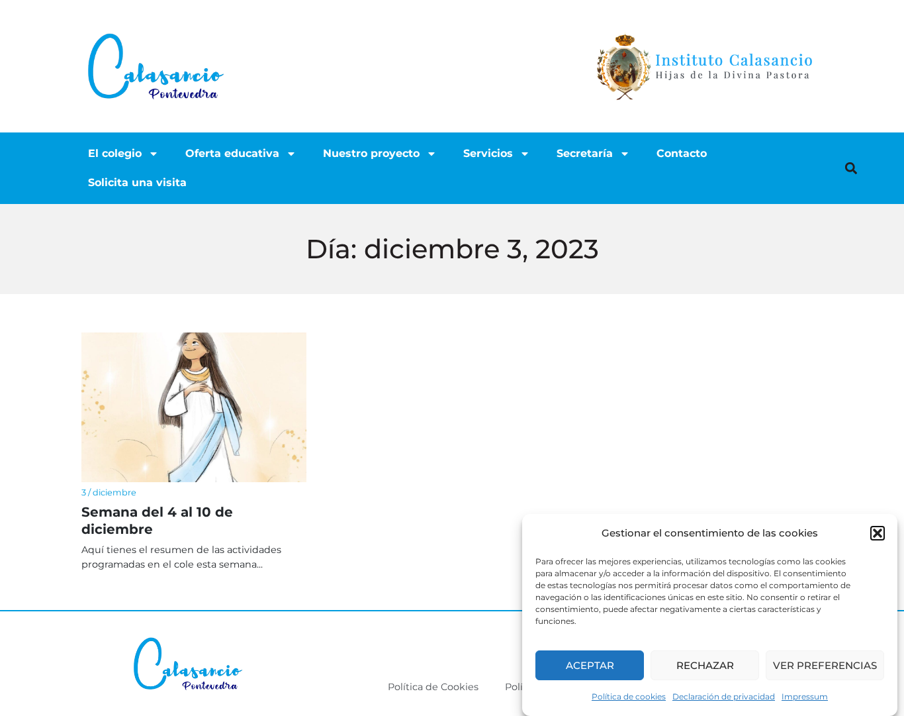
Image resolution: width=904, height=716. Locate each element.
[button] (877, 533)
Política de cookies (629, 696)
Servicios (488, 153)
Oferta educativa (232, 153)
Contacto (681, 153)
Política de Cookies (433, 687)
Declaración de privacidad (723, 696)
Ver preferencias (825, 665)
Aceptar (590, 665)
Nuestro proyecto (371, 153)
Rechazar (705, 665)
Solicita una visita (137, 182)
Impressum (805, 696)
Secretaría (585, 153)
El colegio (115, 153)
